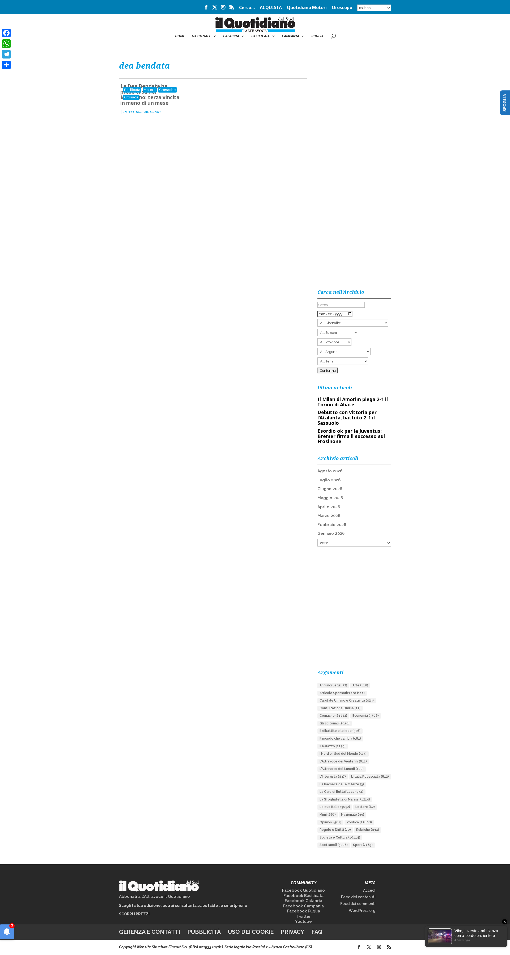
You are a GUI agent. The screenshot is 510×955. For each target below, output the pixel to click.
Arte (360, 685)
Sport (363, 845)
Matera (150, 90)
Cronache (167, 90)
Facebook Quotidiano (303, 890)
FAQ (316, 931)
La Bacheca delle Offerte (342, 784)
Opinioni (330, 822)
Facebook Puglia (303, 911)
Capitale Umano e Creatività (347, 700)
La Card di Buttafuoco (341, 792)
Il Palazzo (333, 746)
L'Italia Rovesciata (370, 776)
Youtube (303, 921)
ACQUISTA (271, 7)
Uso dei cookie (251, 931)
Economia (365, 716)
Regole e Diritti (335, 830)
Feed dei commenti (358, 904)
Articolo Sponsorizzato (342, 693)
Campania (290, 36)
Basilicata (260, 36)
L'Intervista (333, 776)
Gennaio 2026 (331, 533)
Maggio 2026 (330, 497)
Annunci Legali (333, 685)
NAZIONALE (201, 36)
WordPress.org (362, 910)
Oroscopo (342, 7)
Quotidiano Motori (307, 7)
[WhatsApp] (6, 43)
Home (180, 36)
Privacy (292, 931)
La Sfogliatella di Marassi (345, 799)
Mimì (328, 814)
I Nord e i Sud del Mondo (343, 754)
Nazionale (352, 814)
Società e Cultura (340, 837)
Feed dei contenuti (358, 897)
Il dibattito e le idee (340, 731)
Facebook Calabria (303, 900)
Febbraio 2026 (331, 524)
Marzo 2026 (328, 515)
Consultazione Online (340, 708)
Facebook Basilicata (303, 895)
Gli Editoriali (335, 723)
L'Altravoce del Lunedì (342, 769)
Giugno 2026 (329, 488)
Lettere (365, 807)
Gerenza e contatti (149, 931)
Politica (359, 822)
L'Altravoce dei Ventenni (343, 761)
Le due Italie (335, 807)
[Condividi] (6, 65)
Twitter (303, 916)
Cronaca (131, 97)
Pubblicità (204, 931)
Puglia (317, 36)
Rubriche (367, 830)
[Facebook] (6, 33)
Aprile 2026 (328, 506)
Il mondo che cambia (340, 738)
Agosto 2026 (329, 471)
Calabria (231, 36)
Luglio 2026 (329, 480)
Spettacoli (334, 845)
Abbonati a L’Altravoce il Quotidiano (154, 896)
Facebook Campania (303, 906)
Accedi (369, 890)
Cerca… (247, 7)
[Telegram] (6, 54)
